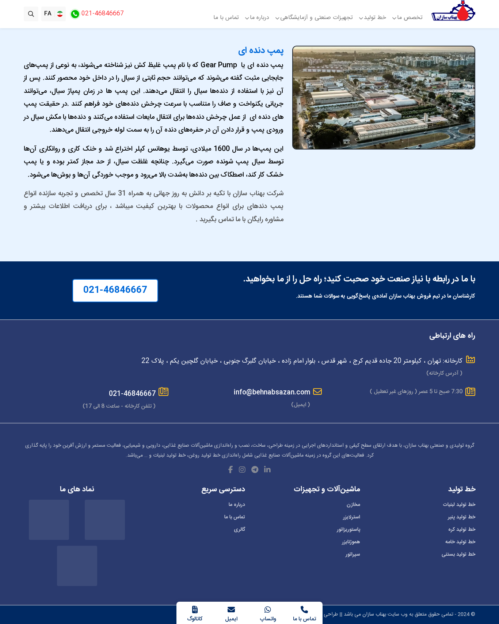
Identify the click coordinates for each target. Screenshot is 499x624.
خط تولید (375, 17)
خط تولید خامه (460, 542)
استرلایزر (351, 517)
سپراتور (353, 554)
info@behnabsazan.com (272, 392)
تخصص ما (410, 17)
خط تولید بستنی (458, 554)
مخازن (353, 504)
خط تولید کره (461, 529)
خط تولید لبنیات (459, 504)
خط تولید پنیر (461, 517)
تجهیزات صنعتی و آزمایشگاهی (316, 17)
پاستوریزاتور (348, 529)
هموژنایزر (351, 542)
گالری (239, 529)
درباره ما (259, 17)
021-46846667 (115, 290)
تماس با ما (226, 17)
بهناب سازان (374, 614)
